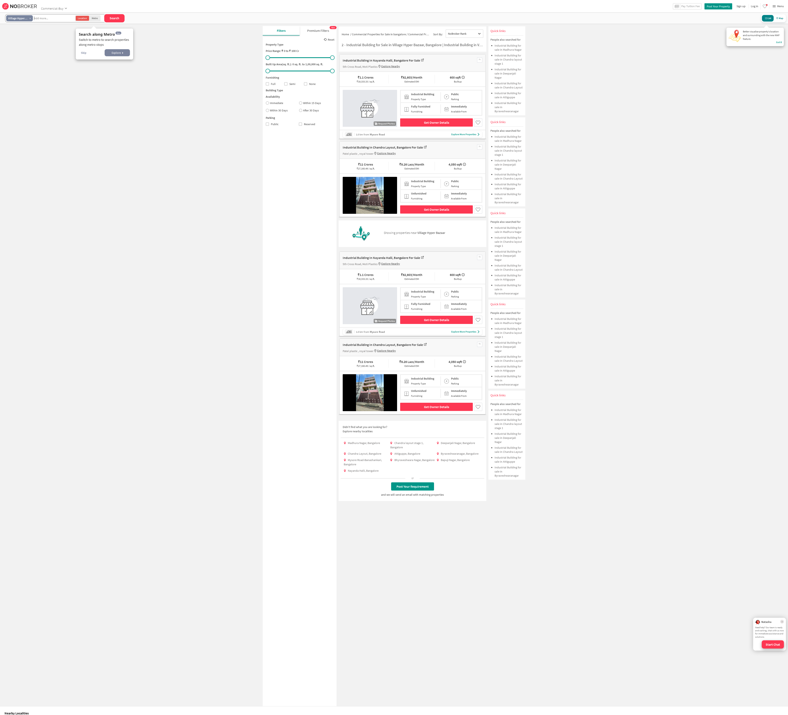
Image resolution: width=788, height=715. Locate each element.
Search (114, 18)
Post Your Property (718, 6)
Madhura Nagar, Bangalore (364, 443)
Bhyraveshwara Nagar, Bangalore (414, 460)
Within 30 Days (279, 110)
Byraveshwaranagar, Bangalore (460, 453)
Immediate (276, 103)
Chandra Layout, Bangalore (364, 453)
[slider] (268, 57)
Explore (116, 53)
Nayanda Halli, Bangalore (363, 470)
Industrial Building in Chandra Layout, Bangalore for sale (383, 147)
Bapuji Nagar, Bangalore (455, 460)
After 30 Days (311, 110)
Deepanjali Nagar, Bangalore (458, 443)
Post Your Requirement (412, 486)
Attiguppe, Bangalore (407, 453)
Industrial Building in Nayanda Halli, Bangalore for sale (381, 60)
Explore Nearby (390, 66)
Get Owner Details (436, 122)
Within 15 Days (312, 103)
